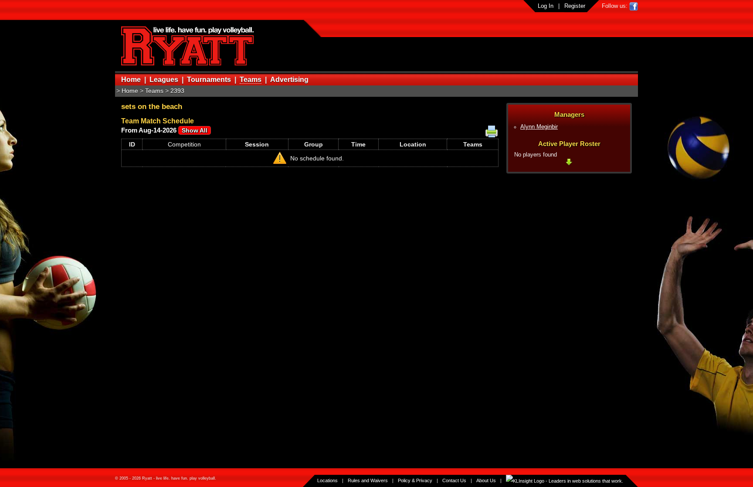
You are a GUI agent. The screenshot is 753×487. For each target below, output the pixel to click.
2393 (177, 90)
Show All (194, 130)
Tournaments (209, 79)
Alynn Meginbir (539, 127)
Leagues (163, 79)
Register (574, 6)
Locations (327, 480)
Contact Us (454, 480)
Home (131, 79)
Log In (545, 6)
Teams (250, 79)
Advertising (289, 79)
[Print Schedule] (492, 132)
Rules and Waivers (368, 480)
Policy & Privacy (415, 480)
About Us (486, 480)
